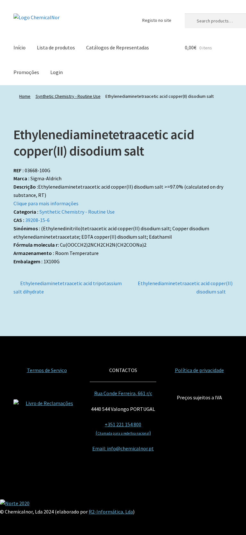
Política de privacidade (199, 370)
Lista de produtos (56, 47)
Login (56, 72)
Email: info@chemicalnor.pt (123, 448)
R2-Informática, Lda (111, 511)
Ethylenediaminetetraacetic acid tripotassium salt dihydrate (67, 287)
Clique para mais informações (45, 203)
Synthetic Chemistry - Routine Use (68, 96)
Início (19, 47)
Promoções (26, 72)
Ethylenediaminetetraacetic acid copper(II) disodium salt (185, 287)
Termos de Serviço (47, 370)
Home (24, 96)
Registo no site (156, 20)
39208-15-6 (37, 220)
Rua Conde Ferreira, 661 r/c (123, 393)
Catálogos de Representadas (117, 47)
